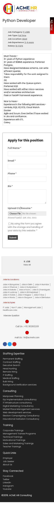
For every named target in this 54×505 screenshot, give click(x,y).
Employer (8, 458)
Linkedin (7, 482)
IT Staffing (8, 375)
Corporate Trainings (13, 430)
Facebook (8, 476)
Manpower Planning (13, 396)
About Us (7, 464)
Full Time (22, 35)
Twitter (6, 479)
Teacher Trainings (12, 446)
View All (27, 264)
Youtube (7, 489)
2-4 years (29, 42)
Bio (10, 186)
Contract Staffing (11, 362)
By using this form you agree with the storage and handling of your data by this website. (25, 227)
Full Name (14, 148)
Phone (12, 173)
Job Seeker (8, 461)
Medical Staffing (11, 378)
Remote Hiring (10, 371)
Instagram (8, 485)
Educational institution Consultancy (21, 418)
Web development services (17, 412)
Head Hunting (10, 368)
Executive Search (11, 365)
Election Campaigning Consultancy (21, 415)
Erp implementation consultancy (20, 399)
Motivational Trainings (14, 440)
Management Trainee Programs (19, 433)
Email (12, 160)
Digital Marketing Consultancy (18, 406)
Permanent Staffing (12, 358)
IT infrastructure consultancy (17, 402)
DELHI (24, 39)
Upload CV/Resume (20, 208)
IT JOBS (26, 32)
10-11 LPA (19, 45)
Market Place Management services (21, 409)
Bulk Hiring (8, 381)
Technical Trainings (12, 436)
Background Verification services (20, 384)
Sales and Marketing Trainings (18, 443)
